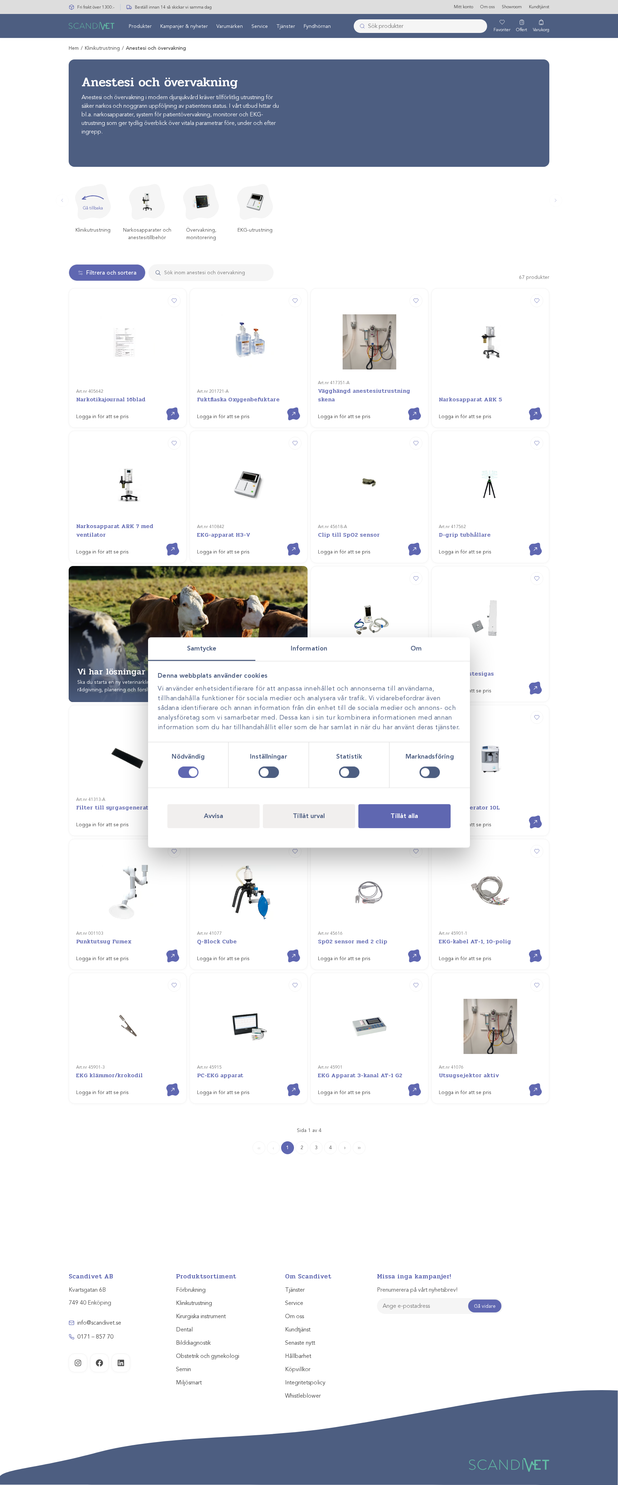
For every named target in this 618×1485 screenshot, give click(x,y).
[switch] (269, 772)
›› (359, 1148)
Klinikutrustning (102, 48)
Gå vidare (485, 1306)
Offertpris (287, 949)
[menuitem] (140, 26)
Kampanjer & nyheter (184, 26)
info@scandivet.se (99, 1322)
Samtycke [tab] (202, 648)
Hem (74, 48)
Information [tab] (309, 648)
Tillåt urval (309, 816)
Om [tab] (416, 648)
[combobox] (420, 26)
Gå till (167, 407)
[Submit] (360, 26)
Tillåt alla (404, 816)
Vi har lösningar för (129, 671)
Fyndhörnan (317, 26)
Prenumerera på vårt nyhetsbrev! (417, 1289)
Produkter (140, 26)
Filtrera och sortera (111, 272)
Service (259, 26)
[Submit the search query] (155, 272)
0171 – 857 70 (95, 1336)
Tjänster (285, 26)
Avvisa (214, 816)
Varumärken (229, 26)
